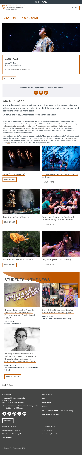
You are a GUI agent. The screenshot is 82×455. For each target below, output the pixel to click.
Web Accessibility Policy (10, 434)
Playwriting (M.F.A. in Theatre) (56, 259)
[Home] (15, 7)
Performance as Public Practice (17, 259)
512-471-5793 (7, 400)
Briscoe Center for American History (18, 126)
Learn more (49, 225)
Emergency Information (10, 430)
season (51, 138)
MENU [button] (74, 8)
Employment (47, 402)
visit (8, 143)
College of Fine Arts (9, 426)
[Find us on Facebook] (36, 93)
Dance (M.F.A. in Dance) (13, 174)
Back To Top (7, 385)
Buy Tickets (47, 394)
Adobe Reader (7, 437)
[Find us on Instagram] (41, 93)
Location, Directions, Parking (13, 402)
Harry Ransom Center (22, 128)
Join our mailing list (50, 415)
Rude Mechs (40, 140)
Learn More (49, 182)
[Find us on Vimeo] (19, 413)
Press (44, 407)
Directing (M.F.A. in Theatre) (15, 217)
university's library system (44, 128)
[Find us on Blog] (46, 93)
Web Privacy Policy (48, 434)
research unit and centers (59, 124)
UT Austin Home (47, 426)
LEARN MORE (9, 179)
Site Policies (46, 430)
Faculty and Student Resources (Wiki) (57, 411)
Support (8, 420)
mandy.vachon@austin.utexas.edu (17, 69)
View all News (12, 377)
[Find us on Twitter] (9, 413)
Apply (44, 398)
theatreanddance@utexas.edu (13, 398)
